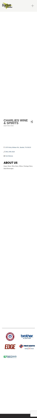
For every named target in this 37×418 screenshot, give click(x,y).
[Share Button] (31, 122)
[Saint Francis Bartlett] (10, 356)
